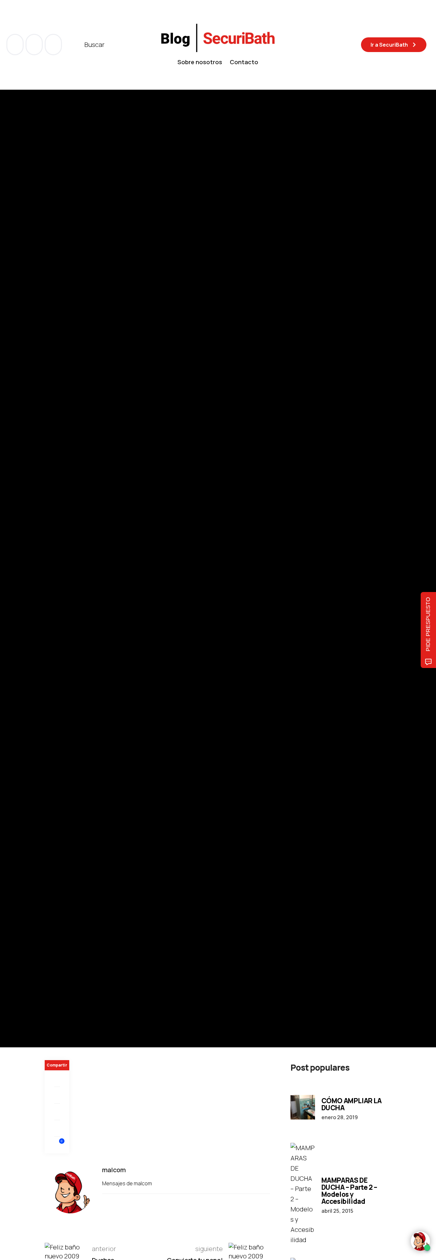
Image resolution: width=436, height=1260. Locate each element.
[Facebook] (57, 1078)
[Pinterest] (57, 1112)
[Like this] (57, 1145)
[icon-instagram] (53, 44)
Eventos (54, 543)
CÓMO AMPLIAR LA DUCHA (351, 1104)
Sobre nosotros (199, 62)
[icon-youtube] (35, 44)
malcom (77, 586)
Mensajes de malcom (127, 1183)
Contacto (244, 62)
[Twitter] (57, 1095)
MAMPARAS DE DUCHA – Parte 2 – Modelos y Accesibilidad (349, 1191)
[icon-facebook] (15, 44)
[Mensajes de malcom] (51, 586)
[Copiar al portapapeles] (57, 1128)
